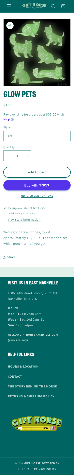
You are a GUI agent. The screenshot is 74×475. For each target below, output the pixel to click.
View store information (24, 219)
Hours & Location (23, 366)
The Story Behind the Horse (32, 386)
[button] (9, 6)
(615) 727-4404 (18, 340)
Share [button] (11, 257)
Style (6, 127)
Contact (15, 376)
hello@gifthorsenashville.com (33, 334)
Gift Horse (32, 463)
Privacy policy (45, 469)
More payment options (37, 196)
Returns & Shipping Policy (31, 396)
